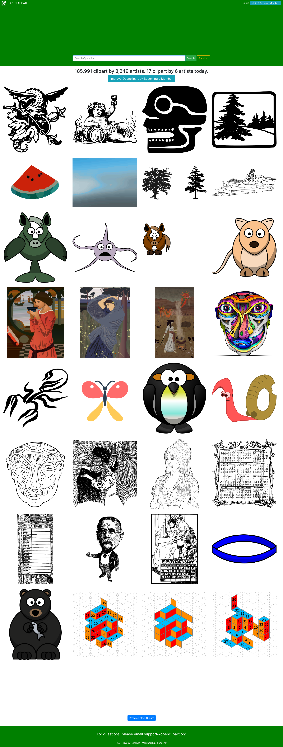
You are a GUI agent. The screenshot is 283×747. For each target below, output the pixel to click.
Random (203, 58)
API (165, 742)
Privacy (126, 742)
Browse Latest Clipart (141, 718)
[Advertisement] (141, 31)
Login (246, 2)
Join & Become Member (265, 3)
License (136, 742)
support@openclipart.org (165, 734)
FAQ (118, 742)
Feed (160, 742)
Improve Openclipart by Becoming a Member (141, 78)
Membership (149, 742)
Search (191, 58)
